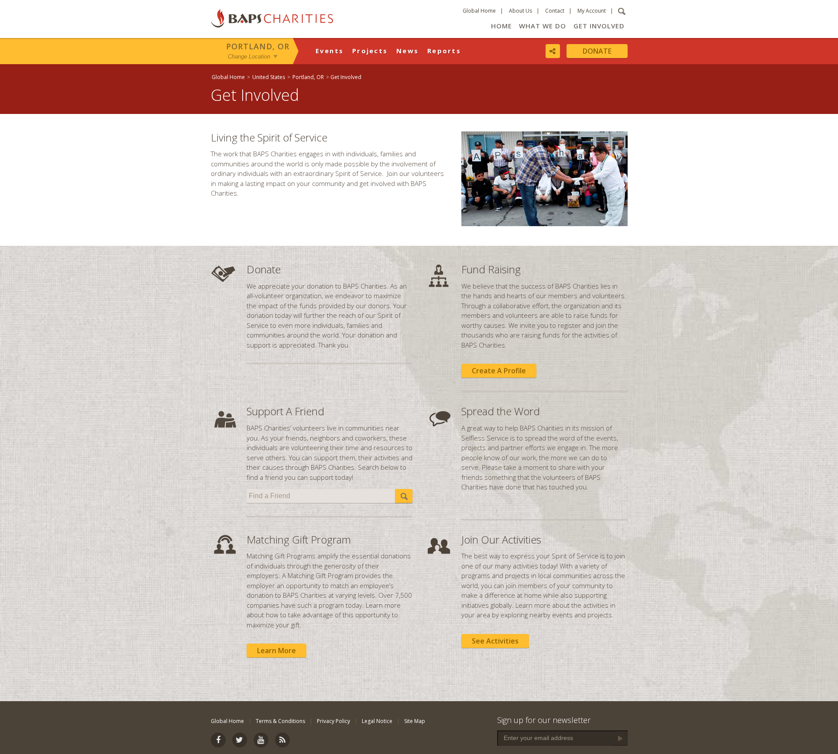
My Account (591, 10)
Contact (554, 10)
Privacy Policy (333, 721)
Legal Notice (377, 721)
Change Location (249, 56)
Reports (444, 50)
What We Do (542, 25)
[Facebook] (468, 506)
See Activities (495, 641)
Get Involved (599, 25)
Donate (597, 51)
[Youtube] (509, 506)
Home (501, 25)
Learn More (276, 650)
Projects (370, 50)
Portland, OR (257, 46)
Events (330, 50)
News (407, 50)
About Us (520, 10)
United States (268, 77)
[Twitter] (489, 506)
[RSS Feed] (530, 506)
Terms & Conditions (280, 721)
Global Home (479, 10)
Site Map (414, 721)
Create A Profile (499, 370)
